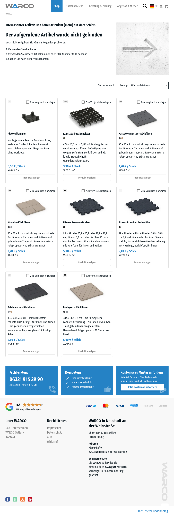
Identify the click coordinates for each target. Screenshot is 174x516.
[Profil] (161, 6)
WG (65, 102)
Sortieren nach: (106, 85)
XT (65, 190)
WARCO (8, 13)
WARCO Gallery (14, 432)
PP (120, 102)
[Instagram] (22, 499)
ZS (9, 102)
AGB (49, 437)
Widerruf (52, 442)
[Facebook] (7, 499)
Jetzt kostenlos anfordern (142, 387)
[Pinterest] (30, 499)
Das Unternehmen (16, 428)
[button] (154, 6)
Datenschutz (54, 432)
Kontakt (10, 437)
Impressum (54, 428)
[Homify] (15, 499)
